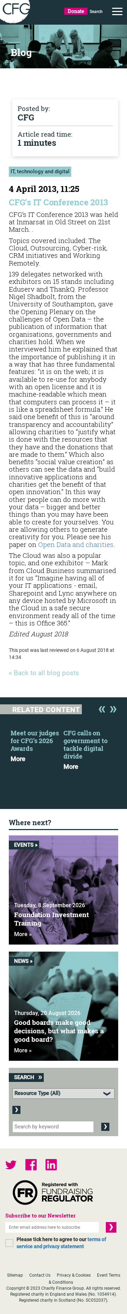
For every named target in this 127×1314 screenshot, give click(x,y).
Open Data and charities (76, 544)
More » (23, 934)
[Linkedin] (51, 1165)
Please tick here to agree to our (61, 1243)
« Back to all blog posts (44, 673)
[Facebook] (31, 1165)
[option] (37, 743)
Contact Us (39, 1275)
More (18, 759)
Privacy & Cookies (74, 1275)
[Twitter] (11, 1165)
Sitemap (15, 1275)
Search (96, 11)
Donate (76, 11)
